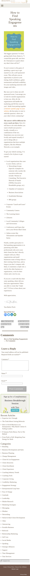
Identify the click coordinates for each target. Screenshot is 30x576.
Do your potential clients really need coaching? (23, 324)
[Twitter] (8, 314)
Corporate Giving (8, 479)
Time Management (8, 553)
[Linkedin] (11, 314)
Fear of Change (7, 492)
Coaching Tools (7, 475)
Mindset (5, 511)
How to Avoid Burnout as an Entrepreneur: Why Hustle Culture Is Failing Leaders (14, 427)
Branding (5, 446)
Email (4, 381)
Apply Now (15, 410)
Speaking (5, 543)
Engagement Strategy (9, 485)
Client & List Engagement (10, 459)
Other (4, 521)
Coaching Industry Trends (10, 472)
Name (4, 373)
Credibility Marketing (9, 482)
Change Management (9, 456)
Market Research (7, 501)
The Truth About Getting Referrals (13, 421)
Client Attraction (7, 463)
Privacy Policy (11, 567)
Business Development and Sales (13, 450)
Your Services (6, 556)
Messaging (5, 508)
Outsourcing (6, 524)
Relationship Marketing (10, 534)
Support (4, 550)
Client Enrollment (8, 466)
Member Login (15, 569)
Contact (5, 567)
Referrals (5, 530)
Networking (6, 514)
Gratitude (5, 495)
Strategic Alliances (8, 547)
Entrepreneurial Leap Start (11, 488)
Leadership (5, 498)
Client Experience (8, 469)
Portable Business (8, 527)
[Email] (14, 314)
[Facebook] (5, 314)
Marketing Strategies (9, 505)
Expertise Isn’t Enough (9, 418)
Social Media (6, 540)
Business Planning (8, 453)
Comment (5, 359)
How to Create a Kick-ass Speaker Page (7, 324)
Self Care (5, 537)
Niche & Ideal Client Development (13, 518)
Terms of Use (18, 567)
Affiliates (24, 567)
